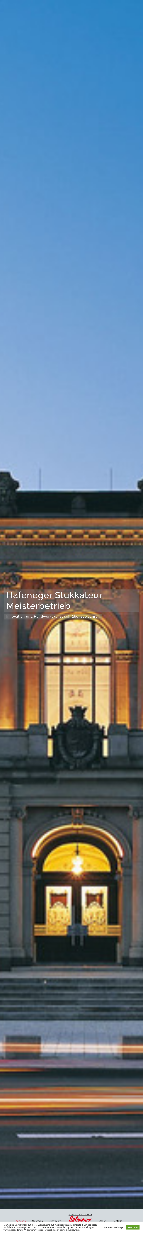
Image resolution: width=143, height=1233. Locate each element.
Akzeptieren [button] (133, 1227)
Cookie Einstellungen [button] (114, 1227)
